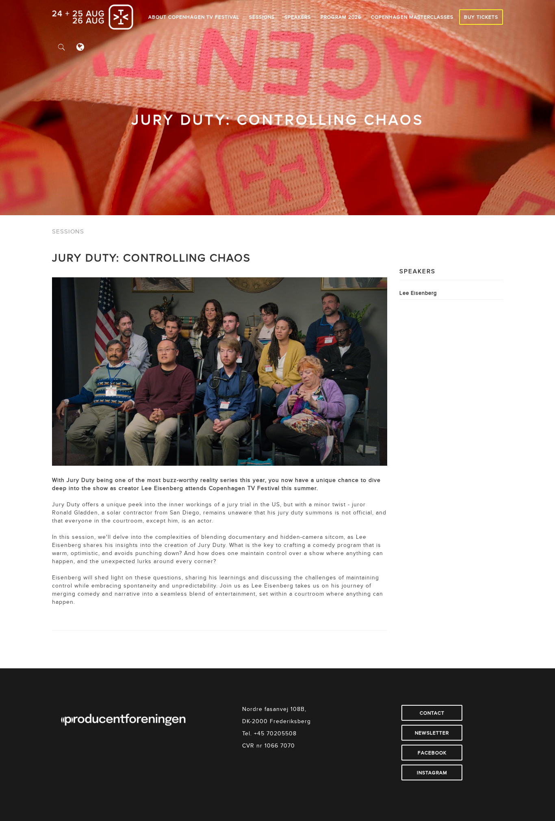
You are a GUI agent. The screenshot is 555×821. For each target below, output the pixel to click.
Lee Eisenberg (418, 292)
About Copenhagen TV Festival (193, 16)
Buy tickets (481, 16)
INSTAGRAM (432, 772)
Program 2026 (341, 16)
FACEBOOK (432, 752)
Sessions (262, 16)
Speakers (297, 16)
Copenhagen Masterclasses (412, 16)
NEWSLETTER (432, 732)
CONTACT (432, 712)
